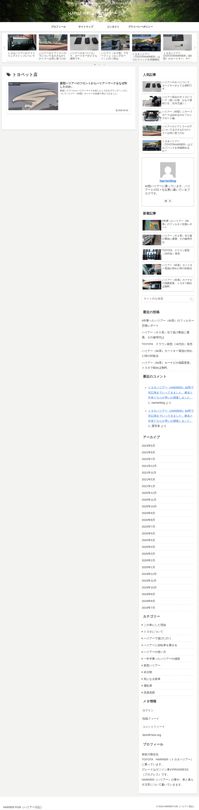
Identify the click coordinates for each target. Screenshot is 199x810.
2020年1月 (148, 567)
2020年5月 (148, 540)
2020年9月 (148, 513)
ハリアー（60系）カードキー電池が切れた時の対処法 (167, 353)
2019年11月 (149, 580)
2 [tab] (99, 64)
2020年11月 (149, 499)
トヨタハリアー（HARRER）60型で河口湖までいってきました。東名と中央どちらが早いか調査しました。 (171, 392)
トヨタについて (153, 631)
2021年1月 (148, 486)
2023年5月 (148, 445)
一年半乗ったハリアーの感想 (162, 658)
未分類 (148, 672)
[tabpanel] (22, 47)
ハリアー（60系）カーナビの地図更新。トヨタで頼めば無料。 (167, 365)
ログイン (148, 710)
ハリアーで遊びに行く (158, 638)
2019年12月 (149, 573)
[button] (191, 299)
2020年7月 (148, 526)
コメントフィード (153, 726)
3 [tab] (104, 64)
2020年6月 (148, 533)
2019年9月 (148, 594)
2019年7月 (148, 607)
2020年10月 (149, 506)
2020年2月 (148, 560)
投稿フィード (150, 718)
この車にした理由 (155, 625)
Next (194, 47)
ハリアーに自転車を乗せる (160, 645)
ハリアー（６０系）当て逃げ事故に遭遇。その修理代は (165, 335)
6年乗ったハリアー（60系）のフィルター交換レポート (168, 323)
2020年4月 (148, 546)
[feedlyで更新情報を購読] (166, 201)
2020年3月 (148, 553)
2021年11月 (149, 472)
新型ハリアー (152, 665)
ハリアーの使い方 (155, 651)
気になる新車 (152, 679)
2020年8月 (148, 519)
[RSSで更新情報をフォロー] (170, 201)
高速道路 (149, 692)
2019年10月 (149, 587)
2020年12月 (149, 492)
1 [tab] (94, 64)
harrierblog (168, 181)
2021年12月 (149, 465)
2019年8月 (148, 601)
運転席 (148, 685)
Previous (4, 47)
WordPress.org (151, 735)
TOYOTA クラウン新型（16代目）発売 (167, 344)
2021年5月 (148, 479)
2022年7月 (148, 459)
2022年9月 (148, 452)
